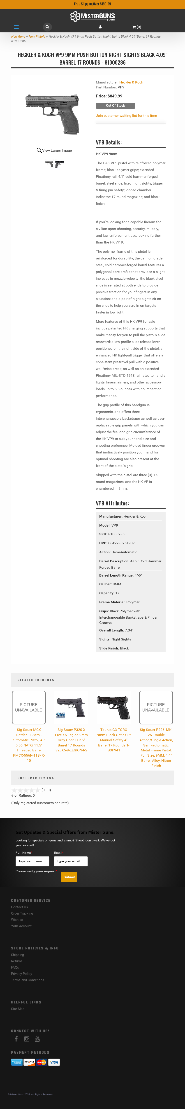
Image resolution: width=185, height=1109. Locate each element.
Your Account (21, 926)
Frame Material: (112, 602)
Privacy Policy (21, 974)
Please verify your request (36, 871)
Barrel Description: (114, 561)
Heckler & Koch (131, 82)
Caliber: (106, 584)
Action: (105, 552)
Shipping (17, 955)
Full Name (24, 852)
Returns (17, 961)
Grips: (104, 611)
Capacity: (107, 593)
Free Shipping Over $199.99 (92, 4)
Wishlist (17, 920)
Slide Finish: (109, 648)
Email (58, 852)
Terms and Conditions (27, 980)
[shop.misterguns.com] (92, 16)
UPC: (103, 543)
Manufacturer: (111, 516)
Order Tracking (22, 913)
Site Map (17, 1009)
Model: (105, 525)
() (139, 27)
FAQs (15, 967)
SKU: (103, 534)
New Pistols (37, 36)
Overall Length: (112, 630)
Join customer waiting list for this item (126, 115)
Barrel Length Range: (117, 575)
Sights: (105, 639)
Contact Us (19, 907)
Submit (69, 877)
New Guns (18, 36)
